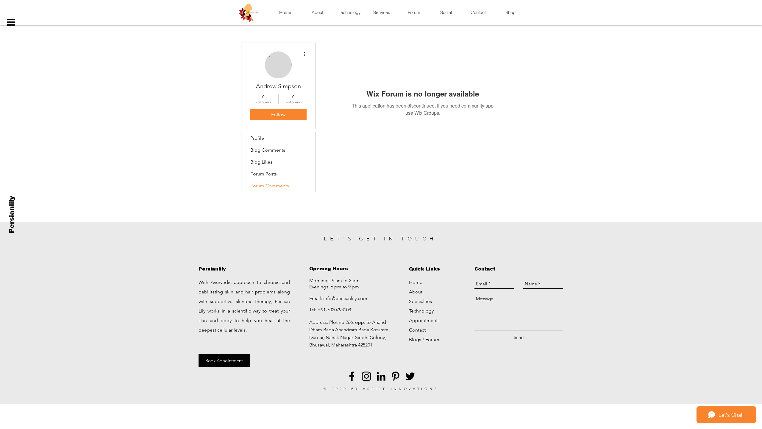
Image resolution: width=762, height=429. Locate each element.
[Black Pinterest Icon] (395, 376)
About (415, 292)
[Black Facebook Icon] (352, 376)
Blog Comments (267, 150)
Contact (417, 330)
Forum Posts (263, 174)
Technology (421, 311)
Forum (432, 339)
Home (415, 282)
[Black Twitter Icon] (410, 376)
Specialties (420, 301)
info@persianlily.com (345, 298)
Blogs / (417, 339)
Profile (257, 138)
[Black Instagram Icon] (366, 376)
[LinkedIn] (381, 376)
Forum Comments (269, 186)
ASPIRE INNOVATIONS (401, 389)
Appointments (424, 320)
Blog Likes (261, 162)
